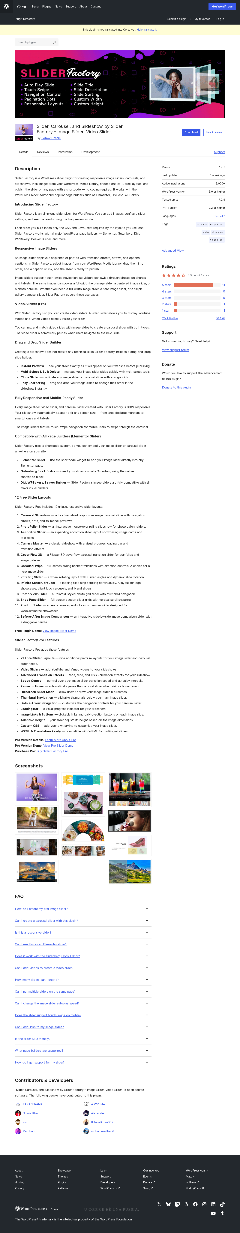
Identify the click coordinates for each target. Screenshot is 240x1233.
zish (25, 1122)
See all (220, 318)
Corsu (54, 1209)
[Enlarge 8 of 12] (100, 849)
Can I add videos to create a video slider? (44, 968)
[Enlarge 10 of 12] (146, 815)
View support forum (175, 350)
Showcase (64, 1170)
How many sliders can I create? (37, 980)
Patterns (63, 1188)
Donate (149, 1182)
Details (23, 152)
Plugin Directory (25, 18)
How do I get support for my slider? (39, 1062)
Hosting (20, 1182)
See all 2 (220, 216)
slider (206, 232)
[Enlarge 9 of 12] (146, 777)
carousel (202, 224)
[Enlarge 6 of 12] (100, 795)
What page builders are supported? (39, 1050)
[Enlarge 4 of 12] (53, 865)
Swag (148, 1188)
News (18, 1176)
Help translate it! (147, 29)
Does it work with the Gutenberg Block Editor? (47, 956)
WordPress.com (197, 1170)
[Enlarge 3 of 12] (53, 842)
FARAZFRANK (51, 138)
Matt (190, 1176)
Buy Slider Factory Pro (52, 751)
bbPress (193, 1182)
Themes (63, 1176)
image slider (217, 224)
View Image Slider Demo (59, 631)
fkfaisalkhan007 (102, 1122)
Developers (107, 1182)
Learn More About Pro (60, 740)
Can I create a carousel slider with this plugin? (46, 920)
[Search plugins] (54, 42)
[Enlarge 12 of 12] (146, 864)
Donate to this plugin (176, 387)
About (18, 1170)
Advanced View (173, 250)
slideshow (218, 232)
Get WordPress (222, 6)
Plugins (62, 1182)
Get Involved (151, 1170)
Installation (65, 152)
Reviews (43, 152)
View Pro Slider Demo (58, 745)
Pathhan (28, 1131)
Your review (170, 318)
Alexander (98, 1113)
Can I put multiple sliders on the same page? (45, 991)
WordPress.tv (110, 1188)
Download (191, 132)
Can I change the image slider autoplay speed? (47, 1003)
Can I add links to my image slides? (39, 1027)
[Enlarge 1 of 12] (53, 777)
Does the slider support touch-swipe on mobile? (48, 1015)
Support (219, 152)
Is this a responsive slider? (33, 932)
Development (90, 152)
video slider (217, 239)
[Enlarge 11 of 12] (146, 840)
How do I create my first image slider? (41, 909)
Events (147, 1176)
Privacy (19, 1188)
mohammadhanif (102, 1131)
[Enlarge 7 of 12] (100, 824)
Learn (103, 1170)
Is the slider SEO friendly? (32, 1039)
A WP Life (98, 1104)
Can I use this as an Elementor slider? (41, 944)
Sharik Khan (31, 1113)
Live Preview (214, 132)
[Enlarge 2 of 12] (53, 810)
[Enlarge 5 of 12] (100, 777)
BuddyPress (195, 1188)
